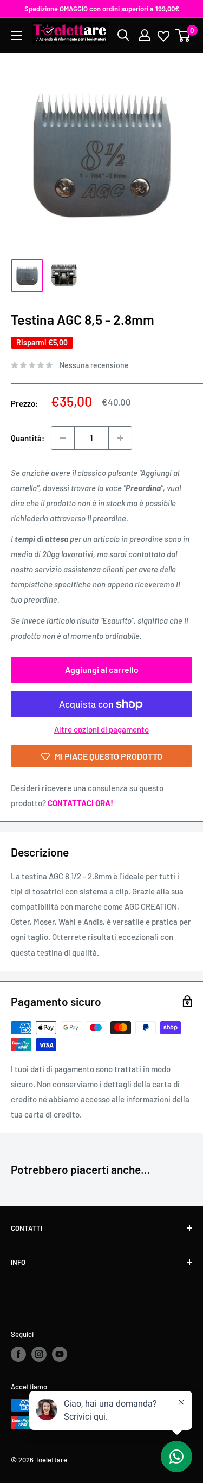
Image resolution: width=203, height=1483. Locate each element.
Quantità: (27, 438)
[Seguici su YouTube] (59, 1354)
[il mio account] (144, 35)
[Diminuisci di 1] (62, 438)
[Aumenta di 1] (120, 438)
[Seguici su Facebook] (18, 1354)
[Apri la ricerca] (123, 35)
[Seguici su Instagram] (39, 1354)
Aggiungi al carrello (102, 669)
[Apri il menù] (16, 35)
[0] (183, 35)
